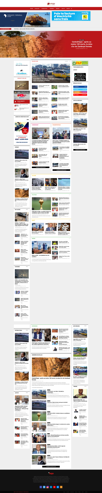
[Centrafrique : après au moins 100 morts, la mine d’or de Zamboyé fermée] (80, 107)
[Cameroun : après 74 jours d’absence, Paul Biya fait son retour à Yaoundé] (35, 99)
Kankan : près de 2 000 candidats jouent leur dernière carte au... (79, 358)
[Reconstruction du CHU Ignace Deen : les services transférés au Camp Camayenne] (54, 118)
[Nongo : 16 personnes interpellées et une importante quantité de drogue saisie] (64, 227)
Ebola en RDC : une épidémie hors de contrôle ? (37, 232)
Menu (27, 209)
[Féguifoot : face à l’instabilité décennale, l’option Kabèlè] (75, 417)
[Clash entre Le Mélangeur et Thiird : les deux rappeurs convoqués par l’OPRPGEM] (51, 182)
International (44, 8)
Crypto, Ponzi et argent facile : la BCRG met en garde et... (24, 299)
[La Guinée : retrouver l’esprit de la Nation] (75, 410)
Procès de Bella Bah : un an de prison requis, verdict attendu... (24, 434)
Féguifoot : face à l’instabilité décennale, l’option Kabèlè (83, 417)
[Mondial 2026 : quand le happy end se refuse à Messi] (55, 248)
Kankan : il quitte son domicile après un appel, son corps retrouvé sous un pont (21, 224)
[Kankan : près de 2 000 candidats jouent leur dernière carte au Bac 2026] (54, 99)
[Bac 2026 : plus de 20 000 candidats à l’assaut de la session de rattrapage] (54, 105)
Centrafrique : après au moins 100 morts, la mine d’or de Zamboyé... (79, 114)
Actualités (37, 8)
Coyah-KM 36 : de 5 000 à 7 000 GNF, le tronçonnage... (79, 129)
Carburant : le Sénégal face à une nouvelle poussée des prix (24, 292)
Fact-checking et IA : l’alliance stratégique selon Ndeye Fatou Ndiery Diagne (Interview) (64, 337)
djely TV (63, 8)
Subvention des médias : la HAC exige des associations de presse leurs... (63, 92)
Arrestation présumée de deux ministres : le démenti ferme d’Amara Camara (64, 214)
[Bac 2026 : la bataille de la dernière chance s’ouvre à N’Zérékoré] (35, 105)
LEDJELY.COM (35, 214)
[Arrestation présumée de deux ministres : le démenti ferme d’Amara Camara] (55, 214)
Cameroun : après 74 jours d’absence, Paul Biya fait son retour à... (43, 98)
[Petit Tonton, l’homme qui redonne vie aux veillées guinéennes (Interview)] (41, 335)
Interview (52, 8)
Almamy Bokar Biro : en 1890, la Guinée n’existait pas (80, 400)
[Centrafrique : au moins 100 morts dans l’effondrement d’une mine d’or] (22, 192)
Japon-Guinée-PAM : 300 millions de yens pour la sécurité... (43, 155)
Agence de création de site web (22, 118)
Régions (57, 8)
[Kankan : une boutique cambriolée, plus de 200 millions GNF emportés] (17, 242)
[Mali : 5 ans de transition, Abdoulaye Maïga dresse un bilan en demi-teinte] (17, 306)
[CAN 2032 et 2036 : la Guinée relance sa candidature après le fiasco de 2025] (54, 87)
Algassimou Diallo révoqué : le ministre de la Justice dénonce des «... (44, 92)
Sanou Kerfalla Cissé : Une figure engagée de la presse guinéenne (83, 424)
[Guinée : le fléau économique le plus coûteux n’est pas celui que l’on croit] (17, 314)
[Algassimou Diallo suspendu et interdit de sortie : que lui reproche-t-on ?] (54, 112)
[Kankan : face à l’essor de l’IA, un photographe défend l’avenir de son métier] (35, 118)
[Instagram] (47, 487)
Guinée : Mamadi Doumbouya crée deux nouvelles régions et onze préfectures (58, 436)
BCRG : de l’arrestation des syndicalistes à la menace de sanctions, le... (43, 111)
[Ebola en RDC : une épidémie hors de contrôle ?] (38, 227)
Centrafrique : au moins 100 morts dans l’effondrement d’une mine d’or (21, 199)
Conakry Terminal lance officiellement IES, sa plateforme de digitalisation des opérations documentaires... (64, 156)
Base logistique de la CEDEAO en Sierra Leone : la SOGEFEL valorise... (64, 148)
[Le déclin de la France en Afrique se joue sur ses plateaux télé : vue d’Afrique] (55, 253)
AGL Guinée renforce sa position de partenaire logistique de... (43, 149)
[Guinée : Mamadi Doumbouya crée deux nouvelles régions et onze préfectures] (39, 438)
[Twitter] (44, 487)
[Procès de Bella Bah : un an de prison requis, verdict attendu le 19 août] (17, 435)
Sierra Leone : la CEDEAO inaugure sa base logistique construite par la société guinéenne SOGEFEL (61, 141)
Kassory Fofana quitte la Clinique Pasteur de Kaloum (50, 232)
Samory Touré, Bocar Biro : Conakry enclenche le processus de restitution (37, 188)
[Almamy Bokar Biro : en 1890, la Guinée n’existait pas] (80, 393)
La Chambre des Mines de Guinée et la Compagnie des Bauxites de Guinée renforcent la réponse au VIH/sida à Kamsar (40, 142)
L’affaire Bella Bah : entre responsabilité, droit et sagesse (82, 431)
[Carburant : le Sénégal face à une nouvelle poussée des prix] (17, 292)
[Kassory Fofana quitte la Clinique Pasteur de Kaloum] (51, 227)
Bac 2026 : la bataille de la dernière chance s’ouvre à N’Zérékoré (43, 105)
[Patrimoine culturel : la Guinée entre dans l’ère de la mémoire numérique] (64, 182)
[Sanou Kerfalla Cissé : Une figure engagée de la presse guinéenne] (75, 424)
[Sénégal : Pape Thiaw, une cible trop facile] (55, 258)
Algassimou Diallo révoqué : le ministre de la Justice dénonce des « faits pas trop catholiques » (21, 408)
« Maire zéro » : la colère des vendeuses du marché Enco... (24, 235)
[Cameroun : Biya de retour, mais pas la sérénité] (35, 87)
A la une (34, 358)
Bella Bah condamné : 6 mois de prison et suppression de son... (25, 427)
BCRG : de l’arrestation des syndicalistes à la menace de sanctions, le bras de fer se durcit (21, 281)
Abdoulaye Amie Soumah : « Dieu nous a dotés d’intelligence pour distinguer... (64, 348)
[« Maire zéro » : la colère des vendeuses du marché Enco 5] (17, 235)
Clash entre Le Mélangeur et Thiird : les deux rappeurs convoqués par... (50, 188)
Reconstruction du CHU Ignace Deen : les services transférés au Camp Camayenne (63, 117)
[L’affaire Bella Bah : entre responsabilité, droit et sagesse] (75, 431)
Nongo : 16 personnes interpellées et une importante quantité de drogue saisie (64, 233)
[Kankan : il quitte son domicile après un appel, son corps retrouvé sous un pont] (22, 216)
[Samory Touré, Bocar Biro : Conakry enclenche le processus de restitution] (38, 182)
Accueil (31, 8)
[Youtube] (54, 487)
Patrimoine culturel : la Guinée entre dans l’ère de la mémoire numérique (64, 188)
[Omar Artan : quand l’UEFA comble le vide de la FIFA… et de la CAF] (55, 243)
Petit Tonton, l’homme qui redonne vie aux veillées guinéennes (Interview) (41, 343)
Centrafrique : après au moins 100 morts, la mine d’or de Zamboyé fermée (81, 44)
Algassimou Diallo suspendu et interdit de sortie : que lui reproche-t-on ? (63, 111)
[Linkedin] (51, 487)
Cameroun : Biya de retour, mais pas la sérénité (23, 28)
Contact (68, 8)
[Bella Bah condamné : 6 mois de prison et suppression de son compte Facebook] (17, 427)
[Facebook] (41, 487)
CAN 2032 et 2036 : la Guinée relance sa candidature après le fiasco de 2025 (41, 212)
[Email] (58, 487)
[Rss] (61, 487)
